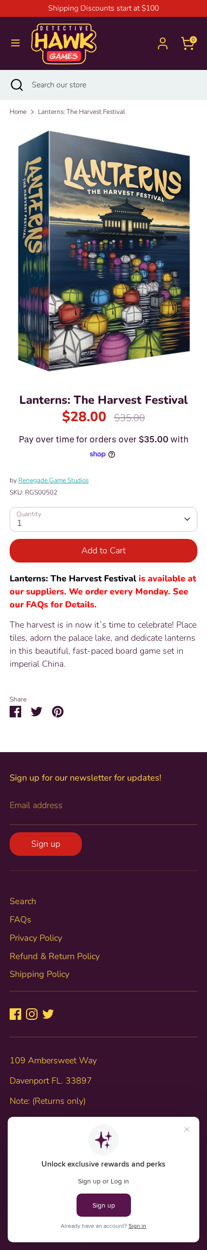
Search (23, 901)
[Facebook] (15, 1014)
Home (18, 111)
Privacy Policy (36, 938)
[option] (103, 251)
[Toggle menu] (15, 43)
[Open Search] (16, 85)
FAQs (20, 919)
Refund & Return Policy (55, 956)
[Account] (162, 40)
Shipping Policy (39, 974)
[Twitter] (48, 1014)
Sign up (45, 844)
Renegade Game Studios (53, 480)
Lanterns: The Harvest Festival (81, 111)
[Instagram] (32, 1014)
